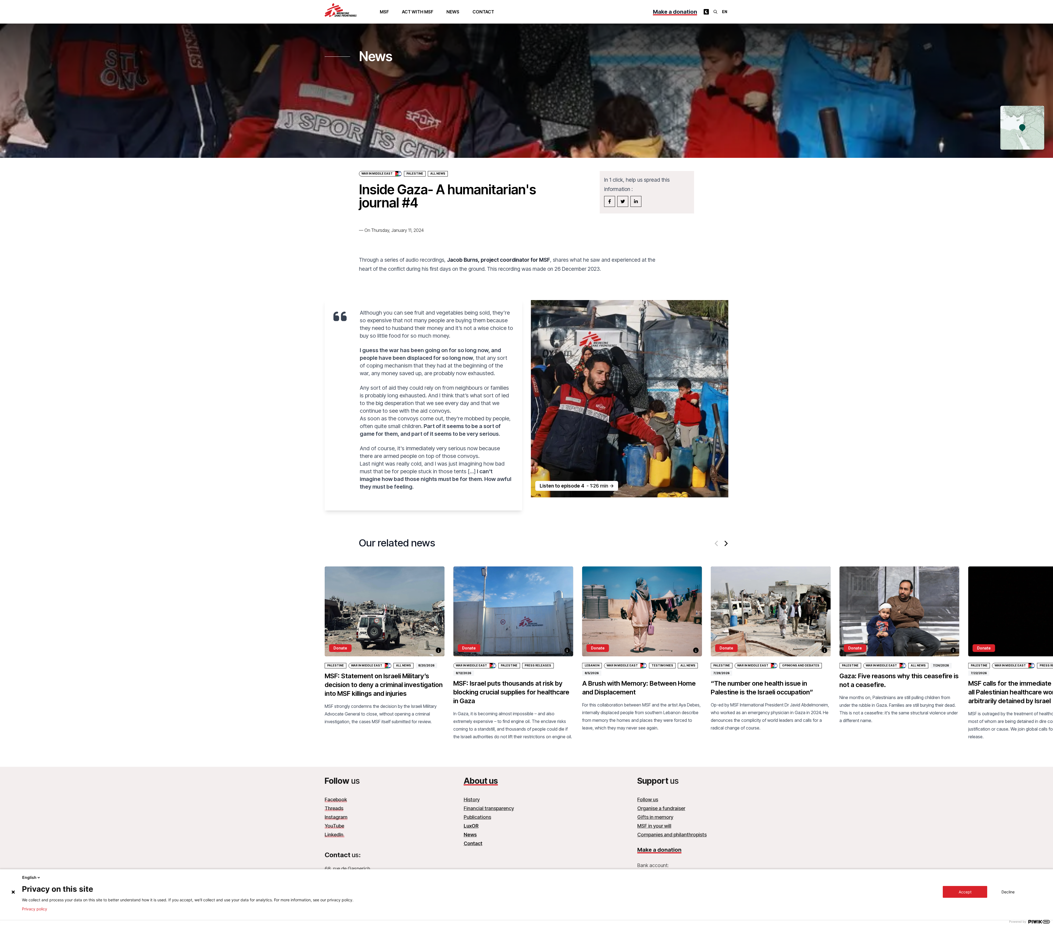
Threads (334, 808)
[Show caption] (438, 650)
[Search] (715, 12)
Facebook (336, 799)
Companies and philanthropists (672, 834)
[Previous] (717, 543)
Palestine (414, 173)
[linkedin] (635, 201)
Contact (483, 12)
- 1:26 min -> (577, 486)
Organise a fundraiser (661, 808)
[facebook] (609, 201)
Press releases (538, 665)
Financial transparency (489, 808)
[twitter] (622, 201)
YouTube (334, 826)
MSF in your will (654, 826)
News (452, 12)
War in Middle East (377, 173)
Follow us (647, 799)
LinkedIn (334, 834)
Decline (1008, 892)
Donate (340, 648)
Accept (965, 892)
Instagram (336, 817)
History (472, 799)
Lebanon (592, 665)
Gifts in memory (655, 817)
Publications (477, 817)
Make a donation (675, 11)
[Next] (725, 543)
